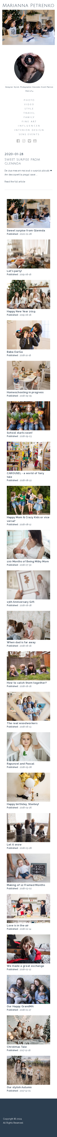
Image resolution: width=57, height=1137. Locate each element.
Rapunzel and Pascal (20, 763)
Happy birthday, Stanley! (23, 804)
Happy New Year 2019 (21, 311)
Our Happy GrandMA (20, 1006)
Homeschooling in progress (25, 392)
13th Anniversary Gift (21, 601)
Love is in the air (18, 925)
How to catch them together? (27, 682)
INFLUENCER (29, 126)
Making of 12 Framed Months (26, 885)
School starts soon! (20, 432)
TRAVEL (29, 113)
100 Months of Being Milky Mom (28, 561)
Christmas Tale (17, 1046)
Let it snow (14, 844)
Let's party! (14, 270)
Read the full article (15, 181)
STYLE (29, 109)
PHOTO (29, 100)
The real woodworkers (22, 723)
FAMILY (29, 117)
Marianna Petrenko (28, 5)
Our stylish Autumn (19, 1087)
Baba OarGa (15, 351)
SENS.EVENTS (29, 134)
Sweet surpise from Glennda (26, 230)
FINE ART (29, 121)
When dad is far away (21, 642)
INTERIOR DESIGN (29, 130)
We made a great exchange (25, 965)
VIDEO (29, 104)
